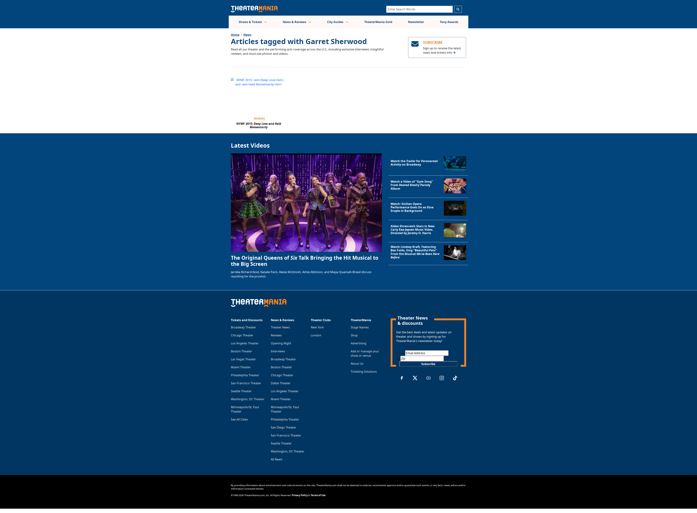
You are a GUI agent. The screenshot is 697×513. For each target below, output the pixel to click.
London (316, 335)
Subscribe (428, 364)
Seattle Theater (241, 391)
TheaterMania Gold (378, 22)
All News (276, 459)
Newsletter (416, 22)
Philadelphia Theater (245, 375)
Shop (354, 335)
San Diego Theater (283, 427)
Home (235, 35)
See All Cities (239, 419)
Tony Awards (449, 22)
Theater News (280, 327)
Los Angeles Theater (245, 343)
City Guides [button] (335, 22)
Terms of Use (318, 495)
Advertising (358, 343)
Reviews (259, 118)
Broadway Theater (243, 327)
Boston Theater (241, 351)
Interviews (278, 351)
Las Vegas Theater (243, 359)
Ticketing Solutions (364, 372)
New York (317, 327)
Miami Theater (241, 367)
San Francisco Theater (246, 383)
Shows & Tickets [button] (251, 22)
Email (400, 353)
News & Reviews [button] (295, 22)
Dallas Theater (281, 383)
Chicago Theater (242, 335)
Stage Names (360, 327)
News (247, 35)
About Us (357, 364)
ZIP (398, 358)
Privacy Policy (300, 495)
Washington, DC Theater (247, 399)
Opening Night (281, 343)
